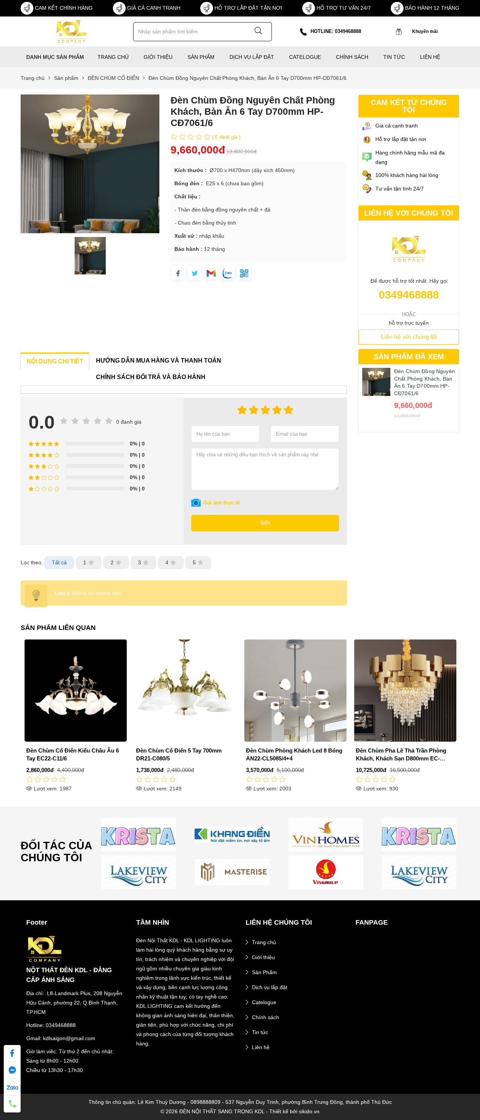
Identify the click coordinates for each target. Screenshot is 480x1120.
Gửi (265, 523)
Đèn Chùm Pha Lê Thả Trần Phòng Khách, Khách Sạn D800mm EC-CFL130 (401, 758)
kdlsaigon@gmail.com (69, 1038)
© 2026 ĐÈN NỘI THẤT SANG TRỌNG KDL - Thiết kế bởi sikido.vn (240, 1111)
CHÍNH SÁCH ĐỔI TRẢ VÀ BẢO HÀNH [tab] (151, 377)
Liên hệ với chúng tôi (409, 337)
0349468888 (409, 295)
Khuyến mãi (425, 31)
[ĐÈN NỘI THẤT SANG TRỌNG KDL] (71, 31)
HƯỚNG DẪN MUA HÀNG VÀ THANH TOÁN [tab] (158, 360)
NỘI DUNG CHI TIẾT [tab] (55, 361)
